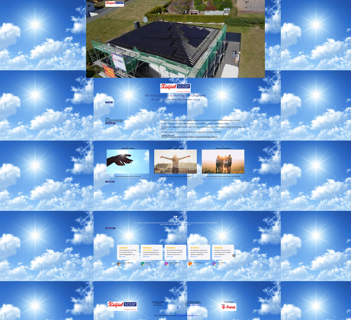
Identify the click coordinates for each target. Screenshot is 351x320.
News (192, 3)
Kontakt (223, 3)
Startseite (165, 3)
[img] (121, 6)
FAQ (208, 3)
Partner (216, 3)
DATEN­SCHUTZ (182, 315)
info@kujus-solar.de (195, 305)
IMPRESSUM (193, 315)
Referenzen (200, 3)
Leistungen (174, 3)
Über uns (184, 3)
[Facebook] (177, 308)
